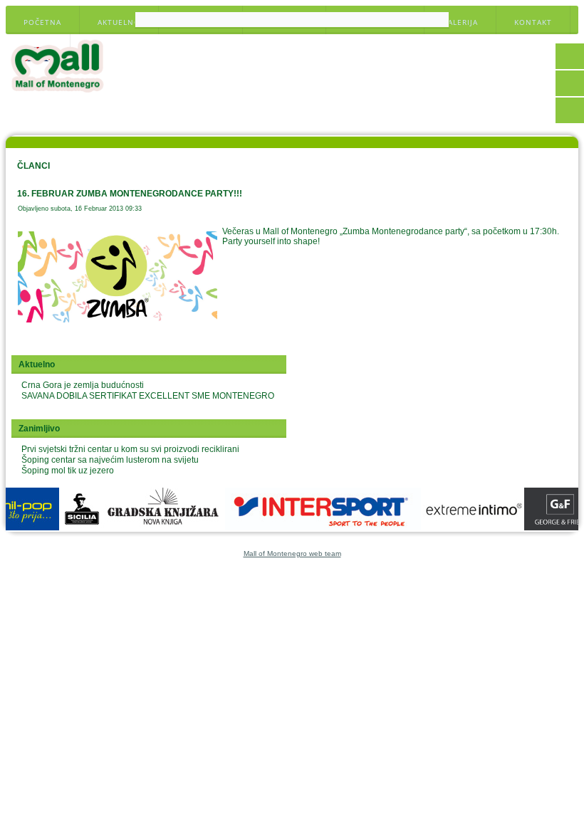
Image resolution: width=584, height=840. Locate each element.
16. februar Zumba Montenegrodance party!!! (129, 194)
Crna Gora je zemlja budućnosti (82, 385)
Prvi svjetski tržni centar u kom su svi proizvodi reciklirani (130, 449)
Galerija (460, 22)
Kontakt (533, 22)
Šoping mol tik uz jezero (67, 471)
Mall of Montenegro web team (292, 553)
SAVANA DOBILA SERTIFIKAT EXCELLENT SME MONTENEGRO (147, 396)
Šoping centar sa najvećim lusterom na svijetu (110, 460)
